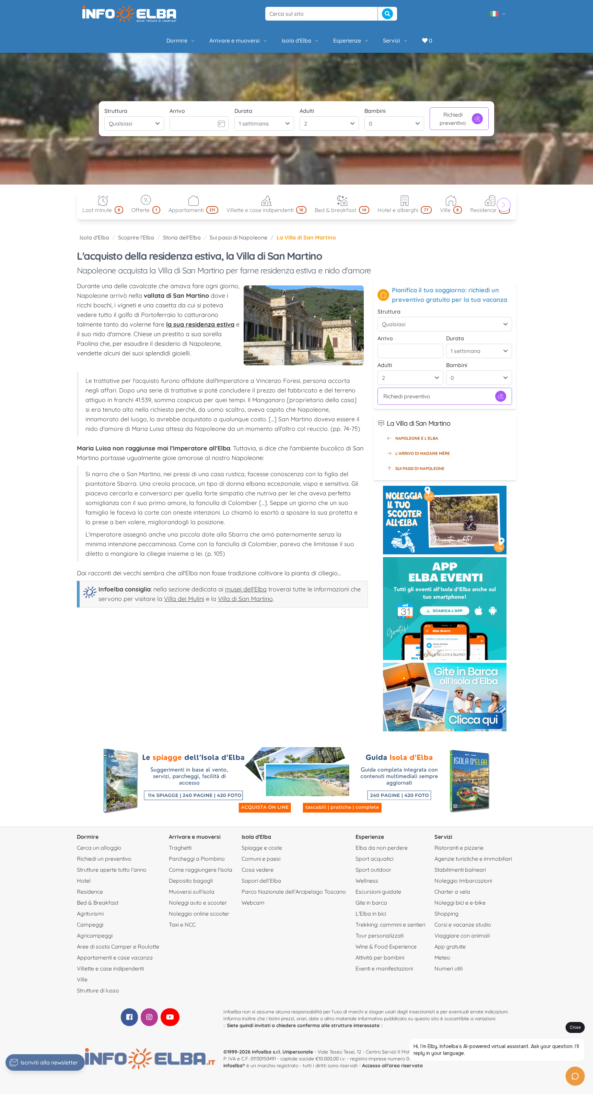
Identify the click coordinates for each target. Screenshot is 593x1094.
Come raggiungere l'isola (200, 869)
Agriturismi (90, 913)
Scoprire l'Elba (136, 237)
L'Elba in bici (371, 913)
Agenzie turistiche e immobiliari (473, 858)
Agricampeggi (95, 935)
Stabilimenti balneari (460, 869)
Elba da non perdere (382, 847)
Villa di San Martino (245, 599)
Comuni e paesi (261, 858)
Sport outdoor (373, 869)
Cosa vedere (258, 869)
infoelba (233, 1065)
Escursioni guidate (378, 891)
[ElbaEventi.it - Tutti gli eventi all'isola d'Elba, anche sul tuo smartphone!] (445, 608)
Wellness (367, 880)
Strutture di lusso (98, 990)
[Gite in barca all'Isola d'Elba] (445, 697)
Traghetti (180, 847)
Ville (82, 979)
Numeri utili (448, 968)
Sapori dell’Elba (261, 880)
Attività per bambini (380, 957)
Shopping (446, 913)
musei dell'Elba (246, 589)
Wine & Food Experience (386, 946)
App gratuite (450, 946)
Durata (243, 110)
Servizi (391, 40)
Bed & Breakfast (97, 902)
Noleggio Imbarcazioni (463, 880)
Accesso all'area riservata (392, 1065)
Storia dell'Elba (182, 237)
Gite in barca (371, 902)
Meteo (442, 957)
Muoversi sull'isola (191, 891)
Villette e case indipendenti (110, 968)
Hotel (84, 880)
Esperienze (347, 40)
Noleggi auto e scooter (198, 902)
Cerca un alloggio (99, 847)
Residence (90, 891)
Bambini (375, 110)
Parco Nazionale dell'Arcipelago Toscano (294, 891)
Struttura (115, 110)
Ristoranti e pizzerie (459, 847)
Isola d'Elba (296, 40)
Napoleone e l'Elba (416, 438)
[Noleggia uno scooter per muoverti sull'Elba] (445, 520)
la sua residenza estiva (200, 324)
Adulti (307, 110)
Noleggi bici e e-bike (460, 902)
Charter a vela (452, 891)
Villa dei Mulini (184, 599)
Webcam (253, 902)
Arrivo (177, 110)
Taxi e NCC (182, 924)
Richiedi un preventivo (104, 858)
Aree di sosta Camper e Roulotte (118, 946)
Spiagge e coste (262, 847)
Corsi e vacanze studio (462, 924)
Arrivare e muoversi (234, 40)
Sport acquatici (374, 858)
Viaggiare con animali (462, 935)
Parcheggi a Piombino (197, 858)
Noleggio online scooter (199, 913)
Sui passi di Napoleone (238, 237)
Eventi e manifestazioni (384, 968)
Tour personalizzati (380, 935)
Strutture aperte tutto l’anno (112, 869)
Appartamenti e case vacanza (115, 957)
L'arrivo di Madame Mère (422, 453)
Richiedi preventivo (453, 118)
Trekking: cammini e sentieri (390, 924)
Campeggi (90, 924)
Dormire (176, 40)
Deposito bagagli (191, 880)
